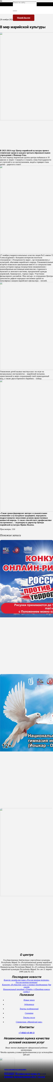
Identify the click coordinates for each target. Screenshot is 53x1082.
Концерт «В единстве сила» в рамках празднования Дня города (24, 1075)
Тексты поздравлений (29, 1009)
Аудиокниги (29, 1004)
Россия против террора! (26, 982)
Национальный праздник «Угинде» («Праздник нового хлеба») (26, 990)
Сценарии (29, 1013)
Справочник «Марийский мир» (29, 1022)
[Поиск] (14, 10)
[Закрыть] (16, 10)
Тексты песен (29, 1017)
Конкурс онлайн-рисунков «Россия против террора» (26, 980)
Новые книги (29, 1000)
